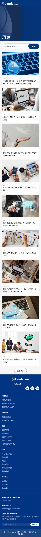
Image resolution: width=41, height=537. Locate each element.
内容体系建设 (6, 400)
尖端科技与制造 (7, 454)
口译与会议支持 (7, 437)
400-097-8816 (7, 500)
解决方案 (5, 396)
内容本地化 (5, 433)
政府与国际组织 (7, 468)
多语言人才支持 (7, 440)
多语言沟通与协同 (8, 407)
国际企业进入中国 (8, 420)
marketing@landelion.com (11, 509)
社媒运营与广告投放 (8, 444)
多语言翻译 (5, 430)
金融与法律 (5, 464)
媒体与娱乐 (5, 471)
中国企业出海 (6, 417)
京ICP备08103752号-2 (29, 532)
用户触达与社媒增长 (8, 403)
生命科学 (5, 457)
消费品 (4, 461)
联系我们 (5, 488)
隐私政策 (20, 534)
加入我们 (5, 484)
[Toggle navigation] (36, 3)
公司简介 (5, 481)
